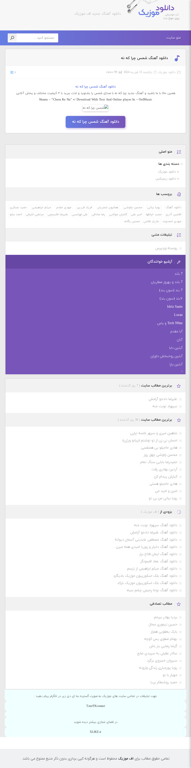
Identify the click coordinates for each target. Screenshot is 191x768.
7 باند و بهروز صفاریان (167, 282)
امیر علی (136, 214)
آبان (180, 339)
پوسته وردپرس (166, 248)
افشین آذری (173, 214)
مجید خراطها (154, 214)
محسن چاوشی (133, 207)
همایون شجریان (107, 207)
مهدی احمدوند (171, 221)
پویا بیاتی (153, 207)
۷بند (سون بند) (171, 298)
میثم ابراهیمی (41, 207)
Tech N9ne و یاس (170, 323)
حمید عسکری (18, 207)
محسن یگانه (132, 221)
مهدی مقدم (63, 207)
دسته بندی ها (168, 164)
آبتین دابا (176, 348)
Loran (178, 315)
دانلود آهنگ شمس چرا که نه (144, 58)
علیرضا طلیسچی (58, 214)
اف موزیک (155, 13)
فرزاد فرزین (84, 207)
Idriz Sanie (175, 306)
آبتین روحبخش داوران (166, 356)
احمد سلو (16, 214)
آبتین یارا (176, 364)
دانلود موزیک (167, 72)
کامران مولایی (118, 214)
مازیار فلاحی (151, 221)
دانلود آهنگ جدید (106, 13)
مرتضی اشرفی (35, 214)
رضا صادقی (98, 214)
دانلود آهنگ (173, 207)
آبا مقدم (176, 331)
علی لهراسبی (80, 214)
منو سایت (173, 37)
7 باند (179, 274)
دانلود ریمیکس (165, 179)
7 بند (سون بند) (171, 290)
